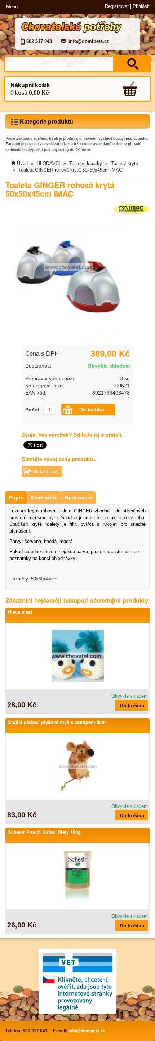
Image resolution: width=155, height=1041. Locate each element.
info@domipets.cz (88, 41)
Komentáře (44, 498)
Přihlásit (141, 6)
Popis (16, 498)
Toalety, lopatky (85, 163)
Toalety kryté (124, 163)
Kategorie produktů (45, 122)
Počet (32, 410)
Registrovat (117, 6)
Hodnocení (78, 498)
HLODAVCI (48, 163)
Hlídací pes (45, 471)
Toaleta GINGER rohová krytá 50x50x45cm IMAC (70, 170)
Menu (12, 6)
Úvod (22, 163)
